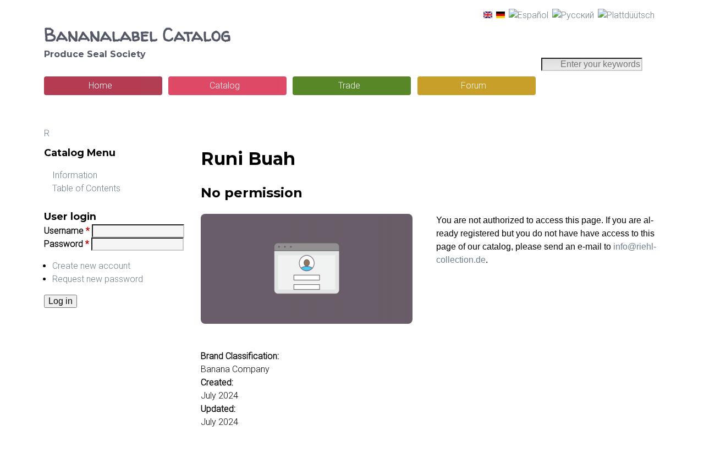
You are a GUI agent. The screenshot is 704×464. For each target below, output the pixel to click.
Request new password (97, 279)
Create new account (91, 266)
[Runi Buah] (487, 15)
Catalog (225, 85)
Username (67, 230)
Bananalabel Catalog (137, 35)
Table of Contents (86, 188)
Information (74, 175)
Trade (349, 85)
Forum (473, 85)
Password (66, 244)
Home (100, 85)
